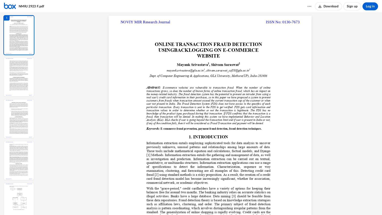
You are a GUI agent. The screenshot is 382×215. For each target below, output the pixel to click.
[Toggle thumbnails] (173, 205)
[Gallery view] (239, 205)
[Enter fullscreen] (247, 205)
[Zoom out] (210, 205)
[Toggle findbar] (180, 205)
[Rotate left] (232, 205)
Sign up (352, 6)
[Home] (10, 6)
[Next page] (202, 205)
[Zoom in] (224, 205)
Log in (370, 6)
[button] (19, 35)
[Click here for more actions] (309, 6)
